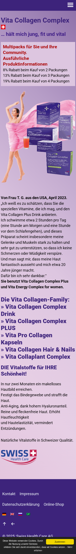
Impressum (29, 494)
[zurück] (13, 524)
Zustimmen (60, 541)
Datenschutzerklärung (20, 504)
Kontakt (8, 494)
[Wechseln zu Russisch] (20, 514)
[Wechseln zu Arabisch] (28, 514)
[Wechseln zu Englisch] (12, 514)
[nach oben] (4, 524)
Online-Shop (54, 504)
